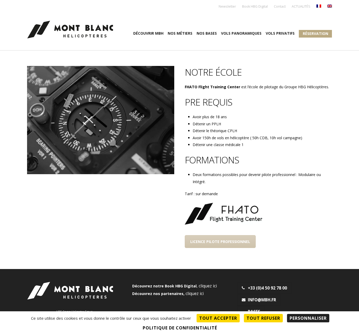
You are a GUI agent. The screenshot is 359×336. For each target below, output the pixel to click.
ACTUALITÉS (301, 6)
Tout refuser (263, 318)
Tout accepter (218, 318)
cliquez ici (208, 286)
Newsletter (227, 6)
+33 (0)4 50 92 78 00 (267, 288)
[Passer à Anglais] (329, 6)
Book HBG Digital (255, 6)
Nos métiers (180, 33)
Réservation (315, 33)
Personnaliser (308, 318)
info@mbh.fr (262, 300)
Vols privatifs (280, 33)
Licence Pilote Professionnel (220, 241)
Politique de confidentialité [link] (180, 328)
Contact (280, 6)
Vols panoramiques (241, 33)
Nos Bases (207, 33)
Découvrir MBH (148, 33)
